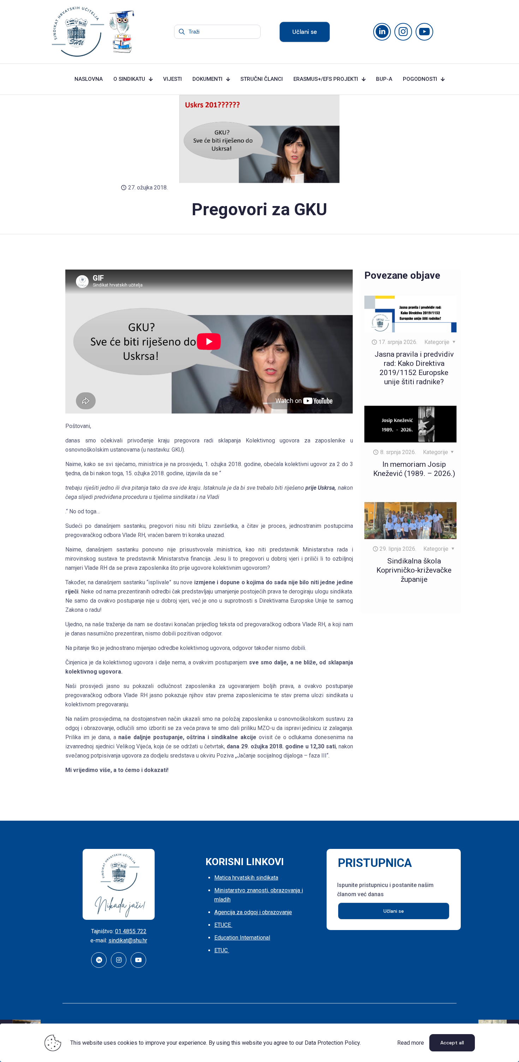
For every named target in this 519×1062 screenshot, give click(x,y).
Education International (242, 937)
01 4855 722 (131, 931)
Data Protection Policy (332, 1042)
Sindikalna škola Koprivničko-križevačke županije (414, 570)
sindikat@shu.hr (127, 940)
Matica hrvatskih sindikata (246, 877)
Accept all (452, 1042)
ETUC (221, 950)
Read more (410, 1042)
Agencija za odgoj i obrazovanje (253, 912)
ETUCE (223, 925)
